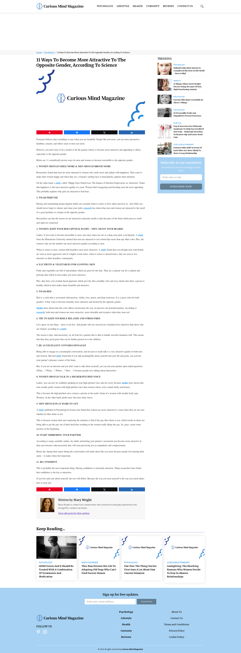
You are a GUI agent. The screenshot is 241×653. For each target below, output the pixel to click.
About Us (176, 611)
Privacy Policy (176, 630)
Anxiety (177, 81)
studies (125, 382)
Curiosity (152, 6)
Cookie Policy (176, 637)
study (58, 182)
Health (138, 6)
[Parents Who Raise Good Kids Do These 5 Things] (165, 99)
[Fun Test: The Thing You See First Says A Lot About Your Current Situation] (142, 547)
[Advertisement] (120, 31)
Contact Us (185, 6)
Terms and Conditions (176, 624)
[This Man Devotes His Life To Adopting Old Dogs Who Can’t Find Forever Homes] (99, 547)
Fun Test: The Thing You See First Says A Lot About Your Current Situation (140, 570)
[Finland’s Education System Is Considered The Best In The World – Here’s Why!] (165, 69)
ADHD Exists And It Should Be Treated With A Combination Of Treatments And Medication (56, 571)
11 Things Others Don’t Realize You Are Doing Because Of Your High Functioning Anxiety (187, 87)
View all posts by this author (74, 513)
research (87, 208)
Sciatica (177, 123)
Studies (39, 308)
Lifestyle (123, 6)
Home (39, 52)
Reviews (168, 6)
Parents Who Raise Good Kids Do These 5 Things (188, 101)
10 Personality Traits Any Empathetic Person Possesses (187, 114)
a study (63, 328)
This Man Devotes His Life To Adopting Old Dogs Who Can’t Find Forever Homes (99, 570)
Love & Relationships (183, 144)
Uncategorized (90, 562)
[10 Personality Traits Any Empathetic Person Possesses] (165, 112)
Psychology (105, 6)
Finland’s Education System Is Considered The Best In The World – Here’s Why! (188, 71)
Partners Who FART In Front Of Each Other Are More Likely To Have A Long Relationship (187, 150)
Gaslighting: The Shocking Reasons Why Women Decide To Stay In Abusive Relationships (183, 571)
